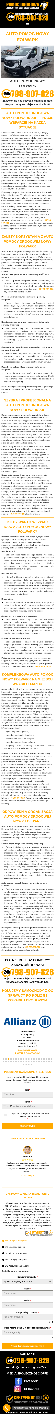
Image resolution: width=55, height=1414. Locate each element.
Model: (27, 1300)
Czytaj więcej (27, 1175)
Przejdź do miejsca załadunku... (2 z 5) (27, 1346)
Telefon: (28, 1102)
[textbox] (24, 1281)
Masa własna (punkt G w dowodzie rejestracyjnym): (27, 1328)
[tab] (14, 1241)
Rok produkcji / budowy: (27, 1312)
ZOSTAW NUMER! (27, 1126)
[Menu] (27, 24)
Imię (27, 1090)
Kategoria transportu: (27, 1277)
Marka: (27, 1289)
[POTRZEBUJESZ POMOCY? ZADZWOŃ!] (7, 1408)
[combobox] (7, 1106)
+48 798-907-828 (45, 289)
